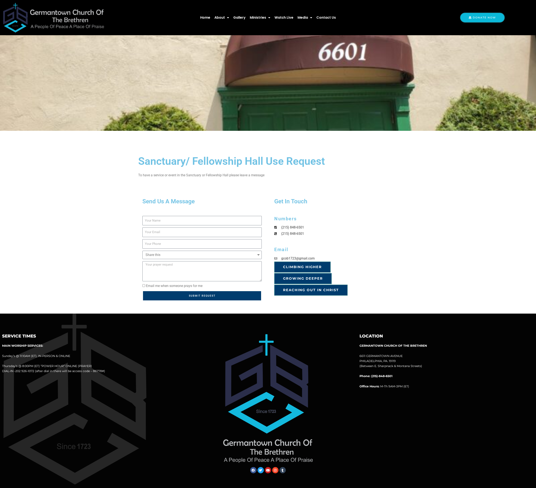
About (219, 17)
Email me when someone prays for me (174, 286)
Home (205, 17)
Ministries (258, 17)
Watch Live (283, 17)
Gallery (239, 17)
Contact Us (326, 17)
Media (303, 17)
